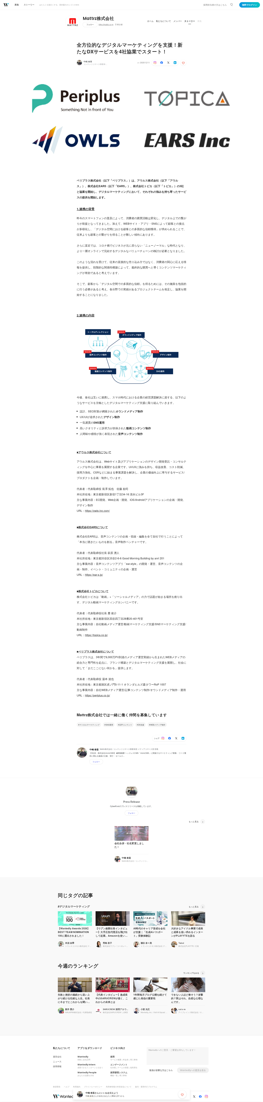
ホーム (150, 21)
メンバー (177, 21)
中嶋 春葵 (88, 61)
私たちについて (163, 21)
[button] (61, 1048)
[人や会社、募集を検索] (232, 5)
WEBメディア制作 (157, 724)
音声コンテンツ (125, 724)
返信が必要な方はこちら (161, 1070)
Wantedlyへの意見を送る (193, 1070)
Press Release (131, 801)
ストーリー (189, 21)
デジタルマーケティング (89, 724)
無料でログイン (249, 4)
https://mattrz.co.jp (106, 25)
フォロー (90, 24)
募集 (199, 21)
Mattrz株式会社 (98, 18)
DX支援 (141, 724)
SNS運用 (109, 724)
